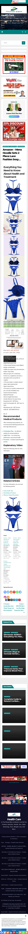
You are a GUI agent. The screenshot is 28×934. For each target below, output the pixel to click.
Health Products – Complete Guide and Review (11, 885)
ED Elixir (14, 770)
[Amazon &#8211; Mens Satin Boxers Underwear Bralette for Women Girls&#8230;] (8, 548)
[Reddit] (11, 591)
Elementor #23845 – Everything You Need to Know (13, 637)
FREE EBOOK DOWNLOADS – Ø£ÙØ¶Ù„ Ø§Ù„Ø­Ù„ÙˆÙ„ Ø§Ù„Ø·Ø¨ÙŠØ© (14, 870)
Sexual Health (21, 146)
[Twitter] (8, 591)
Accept (14, 930)
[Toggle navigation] (25, 32)
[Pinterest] (14, 591)
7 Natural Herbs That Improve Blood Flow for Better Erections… (13, 671)
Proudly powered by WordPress (9, 836)
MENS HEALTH (7, 632)
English (17, 1)
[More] (8, 596)
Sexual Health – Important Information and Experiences (13, 912)
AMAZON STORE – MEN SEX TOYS (9, 146)
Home (2, 842)
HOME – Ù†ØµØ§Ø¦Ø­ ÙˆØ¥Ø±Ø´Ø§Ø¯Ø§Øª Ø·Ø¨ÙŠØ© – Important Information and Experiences (14, 889)
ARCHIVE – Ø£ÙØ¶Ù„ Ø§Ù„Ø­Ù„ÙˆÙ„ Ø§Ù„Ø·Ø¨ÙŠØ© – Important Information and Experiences (14, 847)
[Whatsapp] (17, 591)
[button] (25, 916)
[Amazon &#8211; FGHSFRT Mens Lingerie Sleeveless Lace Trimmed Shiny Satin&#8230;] (8, 572)
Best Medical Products (10, 493)
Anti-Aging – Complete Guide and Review (14, 842)
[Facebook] (5, 591)
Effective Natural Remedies (11, 495)
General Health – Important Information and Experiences (14, 875)
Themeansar (14, 838)
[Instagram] (5, 596)
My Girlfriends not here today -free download (11, 900)
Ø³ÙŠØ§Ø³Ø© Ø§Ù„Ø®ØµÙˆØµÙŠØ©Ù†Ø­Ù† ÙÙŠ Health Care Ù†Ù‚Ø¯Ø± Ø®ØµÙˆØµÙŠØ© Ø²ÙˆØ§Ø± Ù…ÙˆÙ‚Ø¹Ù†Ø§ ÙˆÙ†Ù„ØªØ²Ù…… (14, 906)
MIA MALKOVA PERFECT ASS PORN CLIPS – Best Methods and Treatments (14, 895)
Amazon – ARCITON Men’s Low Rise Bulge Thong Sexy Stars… (19, 607)
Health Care (7, 15)
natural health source (14, 782)
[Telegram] (20, 591)
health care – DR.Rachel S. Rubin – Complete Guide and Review (14, 880)
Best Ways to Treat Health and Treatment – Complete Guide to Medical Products (14, 853)
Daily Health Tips (8, 491)
